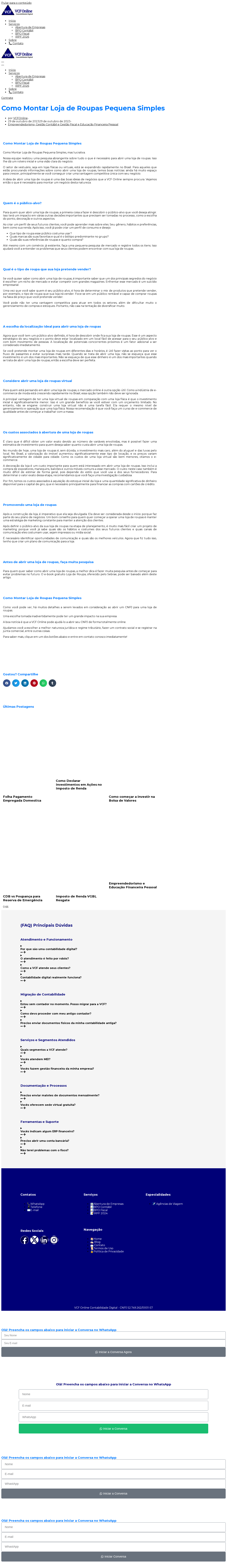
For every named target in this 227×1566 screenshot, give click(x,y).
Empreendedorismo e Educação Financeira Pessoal (133, 885)
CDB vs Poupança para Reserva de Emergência (22, 898)
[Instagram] (54, 1240)
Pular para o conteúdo (16, 2)
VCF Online (38, 622)
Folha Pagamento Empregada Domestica (22, 798)
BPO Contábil (24, 30)
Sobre (13, 40)
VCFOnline (20, 118)
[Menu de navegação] (2, 62)
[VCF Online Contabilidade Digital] (18, 14)
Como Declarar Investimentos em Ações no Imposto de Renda (79, 784)
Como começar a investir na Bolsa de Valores (132, 798)
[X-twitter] (34, 1240)
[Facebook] (24, 1240)
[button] (6, 683)
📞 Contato (16, 43)
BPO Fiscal (22, 33)
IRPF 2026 (22, 36)
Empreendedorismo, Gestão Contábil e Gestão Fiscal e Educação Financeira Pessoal (63, 124)
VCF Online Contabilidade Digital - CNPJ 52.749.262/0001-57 (113, 1307)
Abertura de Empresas (30, 27)
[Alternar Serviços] (59, 73)
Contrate (7, 98)
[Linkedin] (44, 1240)
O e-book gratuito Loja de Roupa (63, 574)
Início (12, 20)
